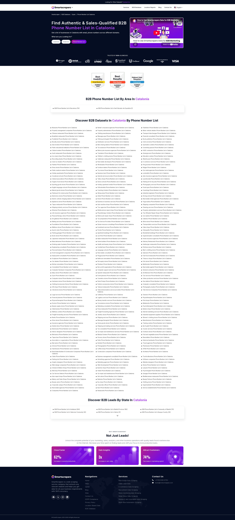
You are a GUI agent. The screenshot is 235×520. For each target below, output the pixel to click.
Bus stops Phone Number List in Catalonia (109, 382)
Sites (87, 493)
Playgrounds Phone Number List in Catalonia (110, 255)
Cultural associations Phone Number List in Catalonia (67, 179)
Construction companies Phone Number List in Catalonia (114, 351)
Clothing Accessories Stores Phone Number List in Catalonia (70, 284)
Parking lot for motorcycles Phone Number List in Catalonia (69, 193)
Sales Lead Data (124, 484)
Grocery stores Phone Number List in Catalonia (111, 337)
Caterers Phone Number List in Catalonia (155, 218)
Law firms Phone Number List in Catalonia (109, 236)
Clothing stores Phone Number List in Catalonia (157, 382)
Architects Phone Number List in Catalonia (155, 351)
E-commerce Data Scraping (128, 487)
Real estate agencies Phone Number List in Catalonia (68, 387)
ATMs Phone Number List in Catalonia (154, 348)
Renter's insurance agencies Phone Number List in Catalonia (115, 127)
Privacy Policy (90, 502)
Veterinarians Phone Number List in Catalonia (65, 309)
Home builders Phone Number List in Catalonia (111, 241)
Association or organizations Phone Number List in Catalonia (70, 340)
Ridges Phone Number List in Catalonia (154, 167)
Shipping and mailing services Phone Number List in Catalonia (116, 326)
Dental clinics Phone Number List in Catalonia (65, 326)
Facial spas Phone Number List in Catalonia (156, 187)
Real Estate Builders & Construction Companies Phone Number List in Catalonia (72, 352)
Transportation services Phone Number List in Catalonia (159, 224)
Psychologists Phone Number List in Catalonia (156, 370)
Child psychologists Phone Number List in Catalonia (112, 139)
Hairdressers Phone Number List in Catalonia (65, 348)
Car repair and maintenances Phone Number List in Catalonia (115, 373)
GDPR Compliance (91, 499)
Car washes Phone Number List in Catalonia (156, 216)
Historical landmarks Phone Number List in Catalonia (158, 340)
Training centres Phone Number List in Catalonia (157, 323)
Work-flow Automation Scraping (130, 502)
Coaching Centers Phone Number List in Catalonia (112, 190)
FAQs (87, 484)
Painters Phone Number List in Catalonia (64, 164)
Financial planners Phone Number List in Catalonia (67, 297)
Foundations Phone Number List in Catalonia (65, 224)
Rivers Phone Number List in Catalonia (108, 199)
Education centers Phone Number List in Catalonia (158, 156)
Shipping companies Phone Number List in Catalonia (158, 204)
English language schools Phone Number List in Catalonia (69, 187)
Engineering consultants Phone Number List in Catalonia (69, 247)
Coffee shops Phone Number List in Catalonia (111, 348)
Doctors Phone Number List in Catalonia (64, 303)
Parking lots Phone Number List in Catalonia (65, 359)
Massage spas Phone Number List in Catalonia (111, 136)
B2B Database (136, 7)
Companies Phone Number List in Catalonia (65, 390)
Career (87, 487)
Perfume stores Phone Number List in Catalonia (157, 247)
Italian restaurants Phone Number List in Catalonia (112, 238)
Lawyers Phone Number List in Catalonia (155, 368)
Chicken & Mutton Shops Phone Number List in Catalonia (69, 368)
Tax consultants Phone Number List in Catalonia (111, 329)
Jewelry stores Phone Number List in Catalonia (111, 314)
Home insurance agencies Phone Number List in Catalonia (160, 238)
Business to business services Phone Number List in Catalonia (116, 201)
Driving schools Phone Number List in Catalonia (157, 196)
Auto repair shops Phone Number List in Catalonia (67, 376)
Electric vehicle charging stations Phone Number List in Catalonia (71, 199)
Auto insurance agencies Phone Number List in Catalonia (160, 176)
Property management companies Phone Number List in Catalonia (72, 130)
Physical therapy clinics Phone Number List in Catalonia (68, 216)
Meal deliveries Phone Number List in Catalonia (66, 241)
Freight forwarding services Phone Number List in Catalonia (70, 314)
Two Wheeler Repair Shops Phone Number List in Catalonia (161, 213)
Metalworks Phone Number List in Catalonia (156, 303)
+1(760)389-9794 (161, 480)
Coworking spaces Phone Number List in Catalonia (158, 147)
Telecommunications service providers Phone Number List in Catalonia (115, 291)
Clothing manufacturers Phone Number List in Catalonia (114, 133)
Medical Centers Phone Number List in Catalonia (111, 334)
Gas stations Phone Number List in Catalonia (156, 281)
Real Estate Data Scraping (128, 480)
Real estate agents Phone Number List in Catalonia (158, 267)
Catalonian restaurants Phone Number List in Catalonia (113, 159)
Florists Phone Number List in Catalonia (109, 230)
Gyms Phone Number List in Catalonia (63, 275)
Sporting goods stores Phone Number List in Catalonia (68, 184)
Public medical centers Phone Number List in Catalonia (68, 170)
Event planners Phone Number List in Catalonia (111, 275)
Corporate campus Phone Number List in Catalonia (67, 385)
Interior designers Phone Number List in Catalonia (67, 331)
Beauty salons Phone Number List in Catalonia (66, 382)
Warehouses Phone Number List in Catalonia (156, 159)
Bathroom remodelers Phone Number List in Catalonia (113, 258)
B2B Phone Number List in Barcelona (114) (67, 108)
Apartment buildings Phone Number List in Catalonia (113, 233)
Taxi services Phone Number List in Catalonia (156, 275)
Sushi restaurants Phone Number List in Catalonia (66, 153)
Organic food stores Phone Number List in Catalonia (67, 181)
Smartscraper (56, 14)
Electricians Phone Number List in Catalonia (65, 329)
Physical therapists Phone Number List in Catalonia (67, 300)
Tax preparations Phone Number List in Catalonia (112, 218)
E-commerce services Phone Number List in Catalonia (159, 162)
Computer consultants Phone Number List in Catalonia (159, 284)
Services (126, 7)
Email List (66, 41)
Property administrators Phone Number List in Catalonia (114, 130)
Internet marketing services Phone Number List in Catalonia (160, 311)
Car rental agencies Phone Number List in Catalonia (158, 170)
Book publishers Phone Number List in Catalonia (157, 139)
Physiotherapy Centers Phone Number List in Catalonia (113, 213)
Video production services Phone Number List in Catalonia (160, 278)
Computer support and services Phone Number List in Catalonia (116, 270)
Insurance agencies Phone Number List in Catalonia (67, 323)
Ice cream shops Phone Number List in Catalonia (66, 156)
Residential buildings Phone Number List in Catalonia (158, 233)
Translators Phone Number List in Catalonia (110, 153)
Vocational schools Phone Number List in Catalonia (67, 176)
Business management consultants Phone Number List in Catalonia (117, 356)
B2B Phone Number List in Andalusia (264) (67, 409)
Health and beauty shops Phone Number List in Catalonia (114, 244)
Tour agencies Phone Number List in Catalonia (111, 207)
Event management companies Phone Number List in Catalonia (71, 253)
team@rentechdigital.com (164, 483)
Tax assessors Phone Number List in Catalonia (111, 147)
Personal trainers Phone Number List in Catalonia (66, 250)
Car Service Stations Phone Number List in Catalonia (67, 373)
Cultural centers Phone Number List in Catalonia (66, 150)
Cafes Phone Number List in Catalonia (63, 356)
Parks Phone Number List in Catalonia (108, 340)
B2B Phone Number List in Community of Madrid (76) (158, 409)
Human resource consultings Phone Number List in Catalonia (115, 224)
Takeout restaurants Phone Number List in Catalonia (113, 287)
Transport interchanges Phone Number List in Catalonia (159, 133)
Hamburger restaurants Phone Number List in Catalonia (159, 244)
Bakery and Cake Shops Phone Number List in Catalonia (69, 379)
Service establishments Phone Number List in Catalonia (159, 387)
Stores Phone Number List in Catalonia (154, 365)
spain (73, 14)
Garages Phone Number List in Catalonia (155, 373)
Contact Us (126, 2)
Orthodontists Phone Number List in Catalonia (111, 187)
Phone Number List (79, 41)
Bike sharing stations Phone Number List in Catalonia (113, 144)
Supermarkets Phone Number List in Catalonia (156, 385)
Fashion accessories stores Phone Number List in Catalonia (115, 284)
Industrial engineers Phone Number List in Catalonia (158, 193)
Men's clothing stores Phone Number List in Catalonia (159, 250)
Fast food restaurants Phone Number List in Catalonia (159, 255)
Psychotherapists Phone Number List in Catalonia (157, 306)
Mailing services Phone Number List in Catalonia (66, 221)
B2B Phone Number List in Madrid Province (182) (113, 409)
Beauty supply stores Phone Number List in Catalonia (68, 306)
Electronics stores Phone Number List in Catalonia (67, 196)
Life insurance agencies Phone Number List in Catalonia (69, 213)
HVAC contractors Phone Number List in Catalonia (158, 150)
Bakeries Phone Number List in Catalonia (109, 379)
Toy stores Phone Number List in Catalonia (110, 170)
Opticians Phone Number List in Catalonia (155, 253)
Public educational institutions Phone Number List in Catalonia (70, 147)
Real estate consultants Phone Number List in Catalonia (114, 253)
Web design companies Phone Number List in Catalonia (68, 365)
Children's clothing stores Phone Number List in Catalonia (114, 156)
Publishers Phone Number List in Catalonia (155, 127)
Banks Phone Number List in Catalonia (63, 317)
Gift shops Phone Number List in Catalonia (64, 287)
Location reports (150, 7)
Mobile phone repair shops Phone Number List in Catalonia (115, 210)
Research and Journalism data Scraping (133, 499)
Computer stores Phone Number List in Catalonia (66, 278)
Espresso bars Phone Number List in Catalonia (111, 173)
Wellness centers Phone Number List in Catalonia (67, 311)
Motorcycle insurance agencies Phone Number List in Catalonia (116, 150)
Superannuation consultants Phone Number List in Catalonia (161, 236)
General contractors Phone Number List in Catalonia (158, 270)
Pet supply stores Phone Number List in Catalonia (112, 261)
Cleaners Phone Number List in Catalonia (155, 294)
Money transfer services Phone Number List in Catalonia (114, 300)
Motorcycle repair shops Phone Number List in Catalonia (114, 216)
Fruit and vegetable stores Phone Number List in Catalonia (160, 334)
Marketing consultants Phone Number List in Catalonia (113, 306)
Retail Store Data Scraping (128, 496)
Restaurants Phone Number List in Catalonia (110, 390)
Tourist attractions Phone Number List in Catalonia (158, 356)
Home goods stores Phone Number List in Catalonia (113, 323)
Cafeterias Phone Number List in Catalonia (110, 294)
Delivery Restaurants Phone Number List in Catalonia (158, 241)
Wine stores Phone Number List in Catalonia (156, 221)
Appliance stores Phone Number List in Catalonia (66, 201)
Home (87, 480)
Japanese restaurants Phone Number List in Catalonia (68, 238)
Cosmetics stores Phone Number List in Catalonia (112, 278)
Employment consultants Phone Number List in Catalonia (69, 255)
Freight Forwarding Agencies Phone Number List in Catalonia (115, 311)
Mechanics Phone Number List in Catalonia (65, 334)
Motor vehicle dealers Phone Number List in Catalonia (159, 130)
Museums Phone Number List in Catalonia (64, 127)
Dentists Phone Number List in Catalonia (109, 343)
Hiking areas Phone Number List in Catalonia (110, 193)
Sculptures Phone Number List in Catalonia (65, 258)
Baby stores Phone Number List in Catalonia (65, 272)
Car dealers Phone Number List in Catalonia (65, 261)
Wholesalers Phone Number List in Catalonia (110, 164)
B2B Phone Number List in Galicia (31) (109, 412)
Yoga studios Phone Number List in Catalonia (156, 201)
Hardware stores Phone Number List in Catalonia (66, 281)
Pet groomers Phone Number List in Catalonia (156, 164)
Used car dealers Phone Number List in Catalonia (67, 162)
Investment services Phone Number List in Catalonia (113, 227)
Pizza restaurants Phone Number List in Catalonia (112, 309)
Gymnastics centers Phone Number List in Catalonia (158, 144)
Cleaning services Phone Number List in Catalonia (158, 207)
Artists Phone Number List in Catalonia (108, 196)
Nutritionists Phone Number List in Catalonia (156, 264)
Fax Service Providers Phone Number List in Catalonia (113, 221)
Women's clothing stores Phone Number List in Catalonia (160, 317)
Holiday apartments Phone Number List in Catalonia (67, 173)
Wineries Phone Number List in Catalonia (64, 210)
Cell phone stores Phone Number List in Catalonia (67, 290)
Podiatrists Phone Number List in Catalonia (64, 139)
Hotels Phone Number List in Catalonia (108, 370)
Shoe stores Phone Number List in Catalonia (65, 320)
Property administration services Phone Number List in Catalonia (162, 210)
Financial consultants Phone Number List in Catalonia (158, 136)
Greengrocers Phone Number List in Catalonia (156, 153)
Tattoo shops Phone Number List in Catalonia (111, 179)
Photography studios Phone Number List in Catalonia (159, 287)
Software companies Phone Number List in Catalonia (158, 359)
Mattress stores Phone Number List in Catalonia (66, 227)
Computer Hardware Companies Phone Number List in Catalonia (71, 270)
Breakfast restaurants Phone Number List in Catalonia (68, 136)
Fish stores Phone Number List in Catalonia (155, 261)
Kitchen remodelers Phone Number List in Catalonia (67, 264)
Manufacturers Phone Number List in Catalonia (157, 320)
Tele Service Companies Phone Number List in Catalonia (160, 290)
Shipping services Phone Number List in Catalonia (112, 317)
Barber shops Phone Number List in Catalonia (156, 309)
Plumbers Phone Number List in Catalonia (109, 264)
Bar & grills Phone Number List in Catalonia (155, 326)
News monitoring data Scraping (130, 493)
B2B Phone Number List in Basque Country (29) (156, 412)
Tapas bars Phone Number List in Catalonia (65, 337)
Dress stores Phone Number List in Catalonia (65, 167)
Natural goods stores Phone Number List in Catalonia (68, 190)
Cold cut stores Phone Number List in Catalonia (157, 142)
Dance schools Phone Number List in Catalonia (111, 181)
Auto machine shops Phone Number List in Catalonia (113, 204)
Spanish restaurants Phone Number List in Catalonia (112, 272)
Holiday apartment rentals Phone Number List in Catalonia (114, 184)
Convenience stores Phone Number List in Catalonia (113, 303)
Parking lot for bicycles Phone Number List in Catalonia (159, 181)
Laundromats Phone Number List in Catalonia (156, 179)
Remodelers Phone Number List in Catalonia (156, 337)
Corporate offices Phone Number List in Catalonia (112, 385)
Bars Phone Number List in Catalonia (108, 387)
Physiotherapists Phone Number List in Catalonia (157, 297)
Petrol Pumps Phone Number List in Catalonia (111, 281)
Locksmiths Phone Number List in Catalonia (156, 173)
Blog (159, 7)
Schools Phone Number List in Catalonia (64, 346)
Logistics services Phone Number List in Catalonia (112, 297)
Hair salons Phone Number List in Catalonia (110, 376)
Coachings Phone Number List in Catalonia (155, 190)
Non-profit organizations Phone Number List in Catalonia (114, 267)
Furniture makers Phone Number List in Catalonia (112, 167)
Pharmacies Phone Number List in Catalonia (156, 346)
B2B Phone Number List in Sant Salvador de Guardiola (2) (115, 108)
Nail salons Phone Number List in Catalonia (65, 343)
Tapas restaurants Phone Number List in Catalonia (67, 204)
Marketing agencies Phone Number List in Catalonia (113, 362)
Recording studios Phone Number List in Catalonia (67, 159)
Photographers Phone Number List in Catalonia (111, 346)
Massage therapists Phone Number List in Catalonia (112, 320)
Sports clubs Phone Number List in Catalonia (65, 230)
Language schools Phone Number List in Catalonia (112, 250)
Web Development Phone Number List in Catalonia (112, 365)
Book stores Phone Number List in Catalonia (65, 236)
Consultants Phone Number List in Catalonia (65, 267)
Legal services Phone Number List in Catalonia (66, 294)
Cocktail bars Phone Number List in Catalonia (110, 247)
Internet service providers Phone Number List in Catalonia (114, 176)
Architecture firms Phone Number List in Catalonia (157, 272)
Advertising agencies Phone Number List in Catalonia (113, 359)
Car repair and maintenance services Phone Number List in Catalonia (118, 331)
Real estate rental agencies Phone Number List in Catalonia (160, 199)
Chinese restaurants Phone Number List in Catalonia (67, 133)
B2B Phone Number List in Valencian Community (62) (70, 412)
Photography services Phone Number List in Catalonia (159, 184)
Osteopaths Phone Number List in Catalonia (156, 230)
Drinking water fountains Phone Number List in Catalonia (69, 244)
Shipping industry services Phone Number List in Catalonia (69, 207)
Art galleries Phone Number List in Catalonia (65, 218)
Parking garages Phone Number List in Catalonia (66, 233)
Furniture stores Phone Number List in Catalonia (157, 331)
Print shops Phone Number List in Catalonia (156, 300)
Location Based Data (92, 505)
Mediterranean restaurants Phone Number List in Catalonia (160, 376)
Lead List (56, 41)
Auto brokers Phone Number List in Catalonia (65, 144)
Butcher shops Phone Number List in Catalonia (111, 368)
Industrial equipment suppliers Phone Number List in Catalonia (161, 314)
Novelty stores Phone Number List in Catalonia (66, 142)
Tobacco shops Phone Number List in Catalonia (157, 258)
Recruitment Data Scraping (128, 490)
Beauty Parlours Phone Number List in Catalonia (157, 379)
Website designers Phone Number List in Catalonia (158, 362)
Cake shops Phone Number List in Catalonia (156, 227)
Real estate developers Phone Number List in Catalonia (114, 162)
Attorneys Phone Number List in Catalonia (64, 370)
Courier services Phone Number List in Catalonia (157, 329)
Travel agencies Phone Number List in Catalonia (157, 343)
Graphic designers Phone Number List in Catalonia (67, 362)
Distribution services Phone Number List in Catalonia (113, 142)
